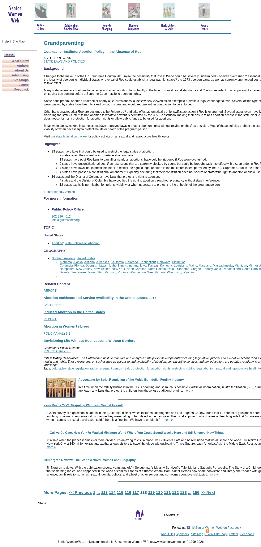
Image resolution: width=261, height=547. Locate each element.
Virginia (123, 272)
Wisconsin (174, 272)
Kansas (153, 265)
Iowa (143, 265)
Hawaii (102, 265)
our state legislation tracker (69, 136)
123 (183, 492)
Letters (24, 84)
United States (86, 258)
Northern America (63, 258)
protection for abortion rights (151, 368)
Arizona (89, 262)
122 (175, 492)
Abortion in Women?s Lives (66, 326)
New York (118, 269)
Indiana (133, 265)
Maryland (205, 265)
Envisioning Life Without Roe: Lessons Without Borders (89, 341)
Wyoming (189, 272)
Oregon (196, 269)
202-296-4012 (61, 216)
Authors (23, 65)
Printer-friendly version (59, 192)
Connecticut (147, 262)
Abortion (57, 243)
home (139, 518)
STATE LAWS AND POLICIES (64, 61)
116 (128, 492)
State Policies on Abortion (82, 243)
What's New (20, 61)
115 (120, 492)
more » (188, 390)
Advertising (20, 75)
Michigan (241, 265)
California (117, 262)
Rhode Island (232, 269)
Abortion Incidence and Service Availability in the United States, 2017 (100, 298)
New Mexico (101, 269)
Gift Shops (21, 80)
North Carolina (136, 269)
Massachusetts (223, 265)
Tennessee (78, 272)
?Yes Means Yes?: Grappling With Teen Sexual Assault (83, 405)
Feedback (21, 89)
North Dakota (157, 269)
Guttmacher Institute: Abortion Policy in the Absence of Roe (92, 52)
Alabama (66, 262)
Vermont (110, 272)
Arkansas (102, 262)
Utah (100, 272)
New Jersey (84, 269)
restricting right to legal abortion (193, 368)
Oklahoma (182, 269)
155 (196, 492)
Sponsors (182, 534)
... (98, 492)
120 (159, 492)
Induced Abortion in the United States (74, 312)
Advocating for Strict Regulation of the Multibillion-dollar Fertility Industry (131, 379)
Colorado (131, 262)
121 (167, 492)
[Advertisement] (17, 149)
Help (5, 41)
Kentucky (166, 265)
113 (104, 492)
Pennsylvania (212, 269)
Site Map (19, 41)
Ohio (170, 269)
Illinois (122, 265)
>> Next (208, 492)
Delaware (163, 262)
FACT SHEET (53, 305)
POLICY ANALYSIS (57, 333)
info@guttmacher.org (66, 220)
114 (112, 492)
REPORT (50, 290)
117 (135, 492)
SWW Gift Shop (216, 534)
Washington (138, 272)
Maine (193, 265)
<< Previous (80, 492)
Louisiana (180, 265)
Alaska (78, 262)
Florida (79, 265)
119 (151, 492)
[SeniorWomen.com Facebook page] (188, 527)
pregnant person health (115, 368)
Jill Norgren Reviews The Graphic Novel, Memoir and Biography (90, 460)
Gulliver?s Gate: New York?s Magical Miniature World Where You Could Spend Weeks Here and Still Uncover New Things (137, 432)
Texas (91, 272)
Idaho (113, 265)
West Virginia (156, 272)
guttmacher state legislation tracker (75, 368)
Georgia (90, 265)
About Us (22, 70)
